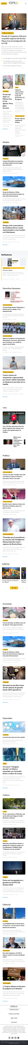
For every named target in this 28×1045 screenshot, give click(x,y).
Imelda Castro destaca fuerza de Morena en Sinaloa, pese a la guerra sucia (14, 506)
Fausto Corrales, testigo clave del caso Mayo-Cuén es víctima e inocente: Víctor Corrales (14, 476)
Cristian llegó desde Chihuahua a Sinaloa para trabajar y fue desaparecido (13, 309)
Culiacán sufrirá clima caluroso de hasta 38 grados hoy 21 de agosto (19, 94)
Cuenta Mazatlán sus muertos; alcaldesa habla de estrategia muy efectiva (13, 163)
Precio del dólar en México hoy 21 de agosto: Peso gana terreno (14, 624)
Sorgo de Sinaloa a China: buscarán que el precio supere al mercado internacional (13, 194)
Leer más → (6, 129)
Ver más (14, 588)
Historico (14, 1022)
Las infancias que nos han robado (14, 737)
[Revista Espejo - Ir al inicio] (14, 1006)
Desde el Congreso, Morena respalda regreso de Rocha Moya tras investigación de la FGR (13, 39)
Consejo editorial (14, 1014)
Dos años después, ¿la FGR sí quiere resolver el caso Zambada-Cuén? (14, 955)
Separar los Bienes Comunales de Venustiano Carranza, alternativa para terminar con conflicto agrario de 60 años (14, 341)
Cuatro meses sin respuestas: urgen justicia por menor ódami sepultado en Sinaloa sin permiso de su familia (14, 379)
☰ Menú (4, 3)
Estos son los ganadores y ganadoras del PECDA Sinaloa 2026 (13, 882)
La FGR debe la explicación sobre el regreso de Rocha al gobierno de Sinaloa (14, 62)
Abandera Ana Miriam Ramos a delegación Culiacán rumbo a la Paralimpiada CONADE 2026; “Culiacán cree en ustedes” (13, 846)
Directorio (14, 1018)
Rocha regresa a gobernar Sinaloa (12, 66)
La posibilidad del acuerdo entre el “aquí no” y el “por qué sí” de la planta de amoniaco (13, 925)
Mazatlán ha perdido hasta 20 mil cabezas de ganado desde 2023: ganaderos (13, 687)
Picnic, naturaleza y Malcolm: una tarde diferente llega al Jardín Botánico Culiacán (14, 816)
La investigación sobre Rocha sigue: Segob (14, 58)
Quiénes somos (14, 1009)
